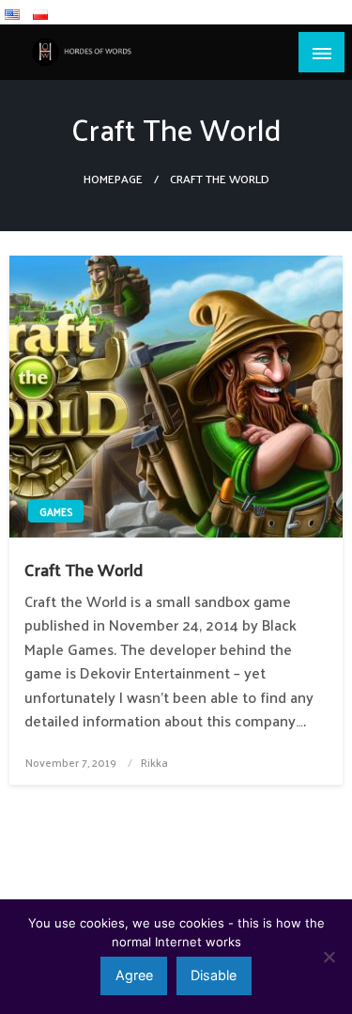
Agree (134, 975)
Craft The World (83, 569)
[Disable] (328, 956)
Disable (214, 975)
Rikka (154, 762)
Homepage (113, 178)
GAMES (55, 511)
